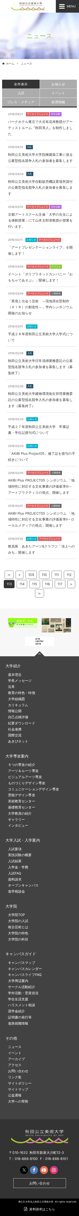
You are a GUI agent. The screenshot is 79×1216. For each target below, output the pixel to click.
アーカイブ (16, 1059)
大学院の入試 (18, 921)
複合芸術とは (18, 927)
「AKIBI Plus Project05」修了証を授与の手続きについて (41, 456)
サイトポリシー (20, 1083)
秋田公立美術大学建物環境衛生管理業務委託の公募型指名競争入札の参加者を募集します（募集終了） (40, 399)
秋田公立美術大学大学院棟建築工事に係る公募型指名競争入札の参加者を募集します (40, 157)
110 (44, 575)
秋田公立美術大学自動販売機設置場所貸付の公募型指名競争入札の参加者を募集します (40, 187)
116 (47, 584)
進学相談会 (16, 891)
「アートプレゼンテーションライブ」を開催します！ (40, 250)
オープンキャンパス (23, 885)
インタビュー (18, 825)
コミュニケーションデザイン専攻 (33, 789)
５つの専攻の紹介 (21, 765)
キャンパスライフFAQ (25, 975)
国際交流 (15, 735)
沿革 (11, 687)
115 (34, 584)
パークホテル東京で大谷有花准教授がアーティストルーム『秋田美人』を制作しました (40, 128)
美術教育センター (21, 801)
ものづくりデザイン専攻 (27, 783)
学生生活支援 (18, 999)
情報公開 (15, 711)
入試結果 (15, 861)
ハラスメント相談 (21, 1005)
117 (60, 584)
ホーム (10, 63)
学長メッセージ (20, 680)
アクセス (15, 1065)
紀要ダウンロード (21, 723)
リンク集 (15, 1077)
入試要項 (15, 849)
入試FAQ (14, 873)
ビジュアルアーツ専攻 (25, 777)
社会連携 (15, 729)
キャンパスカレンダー (25, 969)
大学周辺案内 (18, 981)
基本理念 (15, 675)
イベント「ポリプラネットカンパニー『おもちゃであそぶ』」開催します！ (40, 277)
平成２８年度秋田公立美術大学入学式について (40, 337)
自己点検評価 (18, 717)
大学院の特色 (18, 933)
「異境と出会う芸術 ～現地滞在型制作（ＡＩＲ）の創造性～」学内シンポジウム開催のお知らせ (40, 307)
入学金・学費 (18, 867)
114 (21, 584)
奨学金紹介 (16, 1011)
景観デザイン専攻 (21, 795)
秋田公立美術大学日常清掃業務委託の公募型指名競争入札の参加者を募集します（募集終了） (40, 367)
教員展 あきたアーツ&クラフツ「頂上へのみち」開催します (41, 549)
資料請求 (15, 879)
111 (56, 575)
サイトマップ (18, 1089)
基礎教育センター (21, 807)
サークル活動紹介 (21, 987)
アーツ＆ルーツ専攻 (23, 771)
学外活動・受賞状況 (23, 993)
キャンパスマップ (21, 962)
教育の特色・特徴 (21, 693)
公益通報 (15, 1095)
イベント (15, 1053)
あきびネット (18, 741)
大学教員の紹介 (20, 813)
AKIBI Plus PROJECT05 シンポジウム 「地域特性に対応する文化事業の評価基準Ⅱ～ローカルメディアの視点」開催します (41, 519)
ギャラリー (16, 819)
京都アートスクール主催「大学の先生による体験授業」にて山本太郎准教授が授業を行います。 (40, 220)
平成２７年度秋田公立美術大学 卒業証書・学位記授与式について (38, 430)
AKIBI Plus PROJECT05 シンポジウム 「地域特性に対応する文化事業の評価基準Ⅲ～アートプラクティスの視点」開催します (41, 486)
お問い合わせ (18, 1071)
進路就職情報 (18, 1023)
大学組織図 (16, 699)
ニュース (15, 1047)
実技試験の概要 (20, 855)
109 (31, 575)
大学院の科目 (18, 939)
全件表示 (21, 84)
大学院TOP (16, 915)
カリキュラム (18, 705)
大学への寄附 (18, 1101)
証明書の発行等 (20, 1017)
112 (69, 575)
